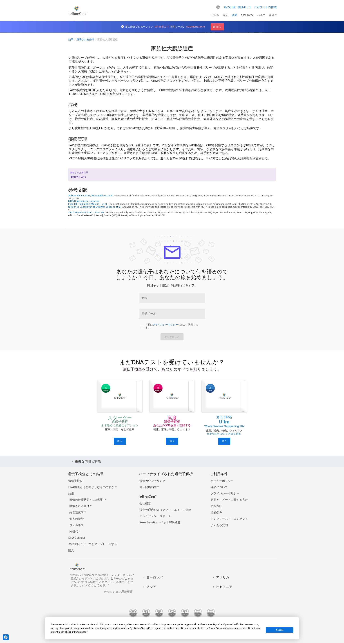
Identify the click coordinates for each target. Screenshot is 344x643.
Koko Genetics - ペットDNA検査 (159, 522)
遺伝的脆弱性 (148, 487)
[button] (218, 7)
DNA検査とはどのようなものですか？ (92, 487)
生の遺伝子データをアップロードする (92, 544)
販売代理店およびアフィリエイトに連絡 (165, 510)
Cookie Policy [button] (215, 628)
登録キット (244, 7)
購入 (225, 15)
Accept (279, 630)
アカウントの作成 (265, 7)
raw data (247, 15)
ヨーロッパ (154, 577)
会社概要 (145, 503)
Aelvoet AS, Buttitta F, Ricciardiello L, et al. (90, 195)
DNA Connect (76, 537)
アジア (151, 587)
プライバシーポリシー (165, 324)
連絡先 (273, 15)
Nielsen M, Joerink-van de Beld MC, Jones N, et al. (94, 207)
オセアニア (224, 587)
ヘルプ (261, 15)
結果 (234, 15)
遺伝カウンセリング (152, 481)
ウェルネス (76, 525)
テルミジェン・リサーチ (155, 516)
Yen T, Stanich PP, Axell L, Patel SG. (86, 212)
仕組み (215, 15)
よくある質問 (219, 525)
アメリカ (222, 577)
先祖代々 (75, 531)
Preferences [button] (80, 632)
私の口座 (230, 7)
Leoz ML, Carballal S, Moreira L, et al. (88, 204)
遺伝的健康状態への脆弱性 (87, 499)
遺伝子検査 (75, 481)
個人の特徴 (76, 519)
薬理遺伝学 (76, 512)
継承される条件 (85, 39)
